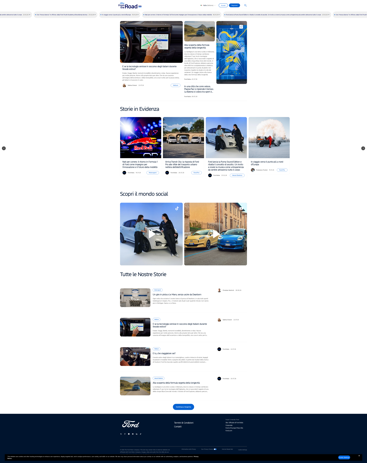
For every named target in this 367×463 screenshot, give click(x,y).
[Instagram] (129, 434)
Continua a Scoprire (183, 407)
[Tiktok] (141, 434)
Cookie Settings (344, 457)
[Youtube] (133, 434)
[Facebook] (125, 434)
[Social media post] (231, 52)
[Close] (359, 457)
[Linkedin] (137, 434)
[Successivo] (363, 148)
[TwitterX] (121, 434)
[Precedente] (4, 148)
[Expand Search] (245, 5)
